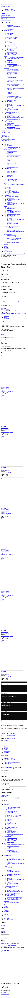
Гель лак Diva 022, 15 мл (7, 595)
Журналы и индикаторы (13, 116)
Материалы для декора (12, 37)
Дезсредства (10, 115)
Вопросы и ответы (8, 758)
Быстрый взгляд (5, 387)
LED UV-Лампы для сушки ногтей (15, 84)
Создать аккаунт (12, 945)
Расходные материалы (9, 101)
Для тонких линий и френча (14, 65)
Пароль (3, 938)
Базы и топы (10, 25)
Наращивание (7, 74)
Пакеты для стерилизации (13, 119)
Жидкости (9, 104)
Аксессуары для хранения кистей (15, 57)
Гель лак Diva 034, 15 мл (7, 636)
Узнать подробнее (5, 950)
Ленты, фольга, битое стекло (14, 35)
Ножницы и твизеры (12, 53)
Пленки (9, 41)
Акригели (9, 76)
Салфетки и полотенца (12, 109)
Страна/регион (5, 783)
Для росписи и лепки (12, 64)
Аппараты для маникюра (13, 85)
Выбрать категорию (6, 20)
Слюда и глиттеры (11, 44)
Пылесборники (10, 90)
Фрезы (5, 120)
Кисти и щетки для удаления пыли (15, 105)
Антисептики (10, 113)
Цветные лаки (10, 29)
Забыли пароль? (5, 943)
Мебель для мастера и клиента (14, 97)
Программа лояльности (9, 759)
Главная (3, 254)
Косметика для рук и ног (13, 70)
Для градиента (10, 62)
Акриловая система (12, 77)
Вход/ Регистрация (8, 919)
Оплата (5, 749)
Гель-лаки (6, 23)
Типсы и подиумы (11, 100)
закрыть (3, 925)
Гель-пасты (9, 34)
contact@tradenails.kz (10, 738)
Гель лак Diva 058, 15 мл (7, 391)
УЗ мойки (9, 93)
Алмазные (9, 121)
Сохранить (8, 792)
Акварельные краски (12, 31)
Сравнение (3, 308)
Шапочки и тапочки (12, 111)
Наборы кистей (10, 66)
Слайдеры (9, 42)
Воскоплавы (10, 86)
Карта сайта (7, 764)
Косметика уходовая (12, 72)
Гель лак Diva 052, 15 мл (7, 432)
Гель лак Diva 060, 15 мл (7, 513)
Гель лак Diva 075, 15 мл (7, 676)
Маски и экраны (11, 107)
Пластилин (9, 40)
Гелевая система (11, 78)
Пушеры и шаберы (11, 54)
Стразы (8, 46)
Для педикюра (10, 50)
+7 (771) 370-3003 (10, 733)
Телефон (3, 932)
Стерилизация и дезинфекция (11, 112)
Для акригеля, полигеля (13, 58)
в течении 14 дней (14, 301)
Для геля (9, 61)
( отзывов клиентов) (6, 271)
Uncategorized (7, 22)
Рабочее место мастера (9, 94)
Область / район (5, 787)
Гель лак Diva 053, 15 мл (7, 472)
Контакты (6, 752)
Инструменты (7, 49)
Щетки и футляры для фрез (13, 128)
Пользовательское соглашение (11, 760)
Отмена (3, 792)
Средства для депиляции (13, 73)
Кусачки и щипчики (12, 52)
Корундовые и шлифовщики (14, 125)
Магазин (7, 254)
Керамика (9, 124)
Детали (5, 317)
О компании (7, 751)
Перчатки (9, 108)
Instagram (6, 740)
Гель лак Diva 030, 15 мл (7, 554)
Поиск (2, 131)
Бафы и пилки (10, 102)
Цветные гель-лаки (11, 27)
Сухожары (9, 92)
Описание (6, 316)
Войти (2, 940)
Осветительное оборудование (14, 98)
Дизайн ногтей (7, 30)
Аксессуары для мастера (13, 96)
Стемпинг (9, 45)
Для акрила (9, 60)
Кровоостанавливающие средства (15, 117)
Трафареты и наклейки (12, 48)
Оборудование (7, 82)
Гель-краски (10, 33)
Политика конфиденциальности (12, 762)
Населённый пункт (6, 789)
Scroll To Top (4, 946)
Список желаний (5, 309)
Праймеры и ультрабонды (13, 26)
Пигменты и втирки (12, 38)
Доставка (6, 748)
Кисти (5, 56)
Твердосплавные (11, 127)
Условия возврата (8, 763)
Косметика (6, 68)
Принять (12, 950)
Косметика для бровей (12, 69)
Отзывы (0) (6, 318)
